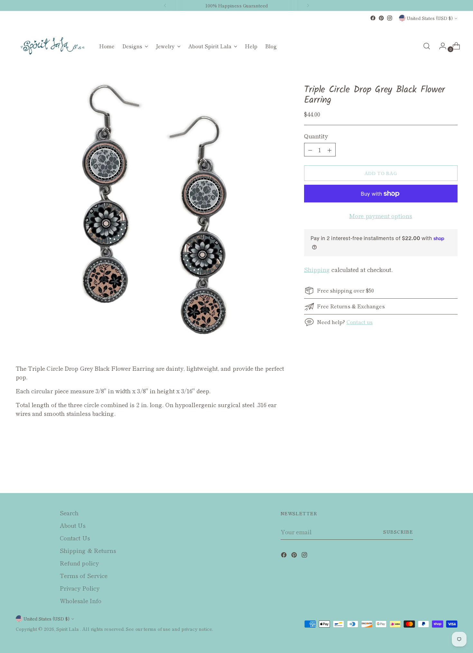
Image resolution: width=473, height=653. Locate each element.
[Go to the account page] (440, 46)
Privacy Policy (79, 588)
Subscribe (398, 531)
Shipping (317, 269)
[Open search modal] (426, 46)
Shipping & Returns (88, 550)
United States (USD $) (430, 18)
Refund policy (79, 563)
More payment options (380, 215)
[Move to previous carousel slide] (437, 471)
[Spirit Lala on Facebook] (373, 18)
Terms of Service (83, 575)
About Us (73, 525)
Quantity (316, 136)
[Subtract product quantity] (329, 149)
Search (69, 512)
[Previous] (165, 5)
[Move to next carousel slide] (452, 470)
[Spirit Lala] (53, 46)
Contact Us (75, 538)
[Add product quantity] (310, 149)
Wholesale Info (80, 600)
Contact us (360, 322)
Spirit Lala (68, 629)
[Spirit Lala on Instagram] (390, 18)
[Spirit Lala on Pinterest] (381, 18)
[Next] (308, 5)
